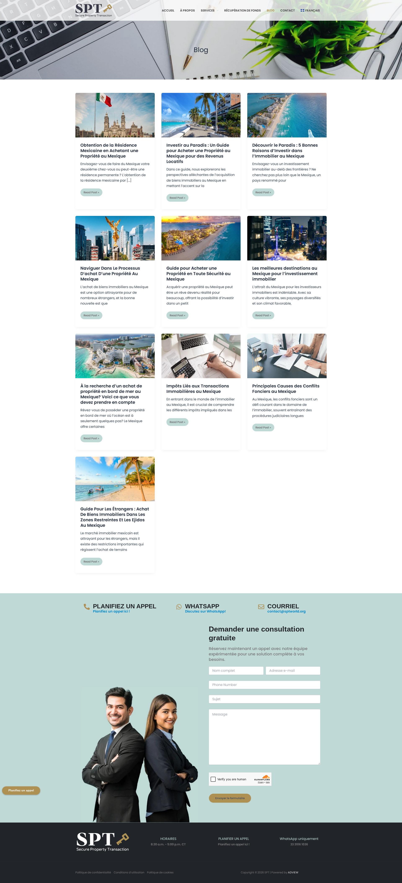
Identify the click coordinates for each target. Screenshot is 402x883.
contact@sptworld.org (286, 611)
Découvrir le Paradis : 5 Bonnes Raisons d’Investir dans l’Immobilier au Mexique (285, 150)
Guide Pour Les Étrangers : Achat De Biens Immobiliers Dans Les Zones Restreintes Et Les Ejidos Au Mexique (114, 517)
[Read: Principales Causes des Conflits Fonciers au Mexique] (287, 355)
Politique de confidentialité (93, 872)
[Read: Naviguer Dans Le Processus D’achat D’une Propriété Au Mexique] (115, 238)
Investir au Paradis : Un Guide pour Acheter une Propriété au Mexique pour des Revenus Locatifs (198, 153)
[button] (216, 10)
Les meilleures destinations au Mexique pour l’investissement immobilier (285, 273)
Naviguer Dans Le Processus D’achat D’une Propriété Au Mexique (110, 273)
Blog (270, 10)
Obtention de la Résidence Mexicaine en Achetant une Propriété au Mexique (109, 150)
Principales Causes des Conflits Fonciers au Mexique (286, 388)
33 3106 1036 (299, 844)
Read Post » (91, 191)
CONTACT (287, 10)
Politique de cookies (160, 872)
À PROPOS (187, 10)
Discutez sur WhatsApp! (205, 611)
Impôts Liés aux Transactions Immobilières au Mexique (197, 388)
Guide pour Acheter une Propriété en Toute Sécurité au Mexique (198, 273)
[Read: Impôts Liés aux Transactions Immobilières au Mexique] (201, 355)
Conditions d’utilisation (129, 872)
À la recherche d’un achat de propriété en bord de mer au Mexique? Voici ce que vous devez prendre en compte (111, 394)
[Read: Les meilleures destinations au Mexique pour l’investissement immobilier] (287, 238)
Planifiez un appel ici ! (111, 611)
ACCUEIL (168, 10)
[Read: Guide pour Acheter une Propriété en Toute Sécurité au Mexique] (201, 238)
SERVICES (208, 10)
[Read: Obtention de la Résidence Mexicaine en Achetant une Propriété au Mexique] (115, 115)
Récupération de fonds (242, 10)
